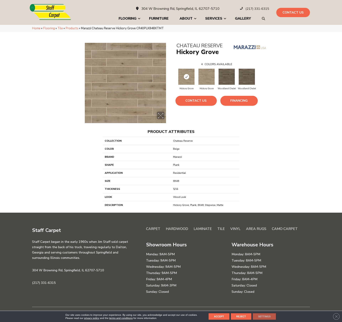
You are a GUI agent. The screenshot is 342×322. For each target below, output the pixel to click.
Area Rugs (256, 228)
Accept (219, 316)
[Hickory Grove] (186, 77)
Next (258, 73)
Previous (174, 73)
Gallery (243, 18)
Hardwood (177, 228)
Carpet (153, 228)
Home (36, 28)
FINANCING (239, 100)
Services (213, 18)
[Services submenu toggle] (225, 18)
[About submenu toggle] (195, 18)
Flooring (127, 18)
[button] (264, 18)
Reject (241, 316)
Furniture (159, 18)
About (186, 18)
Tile (60, 28)
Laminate (203, 228)
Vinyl (235, 228)
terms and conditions (121, 318)
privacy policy (91, 318)
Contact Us (196, 100)
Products (72, 28)
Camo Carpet (285, 228)
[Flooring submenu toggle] (139, 18)
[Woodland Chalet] (227, 77)
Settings (264, 316)
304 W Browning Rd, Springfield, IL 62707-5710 (180, 8)
